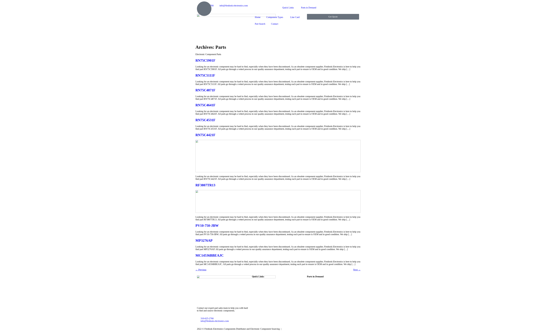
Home (257, 17)
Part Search (260, 24)
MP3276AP (204, 240)
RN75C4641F (205, 105)
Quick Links (288, 7)
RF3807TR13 (205, 185)
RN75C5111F (205, 75)
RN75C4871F (205, 90)
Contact (274, 24)
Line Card (295, 17)
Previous (200, 269)
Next (357, 269)
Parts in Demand (308, 7)
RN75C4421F (205, 135)
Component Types (274, 17)
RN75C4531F (205, 120)
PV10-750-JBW (207, 225)
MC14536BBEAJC (209, 255)
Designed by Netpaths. (292, 329)
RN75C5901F (205, 60)
